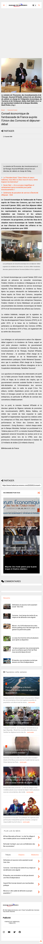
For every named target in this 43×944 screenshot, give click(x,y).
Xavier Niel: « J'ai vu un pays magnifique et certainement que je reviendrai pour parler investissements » (17, 187)
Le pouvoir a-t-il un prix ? (16, 812)
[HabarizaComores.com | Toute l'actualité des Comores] (18, 5)
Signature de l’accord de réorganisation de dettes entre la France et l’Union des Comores (20, 529)
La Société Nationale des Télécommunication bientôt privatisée (20, 549)
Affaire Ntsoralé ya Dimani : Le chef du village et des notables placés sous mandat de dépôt (19, 780)
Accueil (3, 110)
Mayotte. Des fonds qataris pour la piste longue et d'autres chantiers (21, 568)
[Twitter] (14, 932)
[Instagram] (4, 932)
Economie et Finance (12, 110)
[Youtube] (9, 932)
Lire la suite (31, 702)
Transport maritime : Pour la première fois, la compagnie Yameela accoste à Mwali (18, 720)
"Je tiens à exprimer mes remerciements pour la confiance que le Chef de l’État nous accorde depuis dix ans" (25, 650)
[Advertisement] (21, 33)
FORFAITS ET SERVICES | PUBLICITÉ (12, 922)
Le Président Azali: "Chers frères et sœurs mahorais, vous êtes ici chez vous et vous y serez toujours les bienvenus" (19, 180)
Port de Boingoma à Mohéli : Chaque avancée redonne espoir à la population (20, 690)
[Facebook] (20, 932)
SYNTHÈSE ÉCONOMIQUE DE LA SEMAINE (21, 512)
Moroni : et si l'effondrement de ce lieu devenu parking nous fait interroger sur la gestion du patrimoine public (25, 627)
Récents (6, 598)
